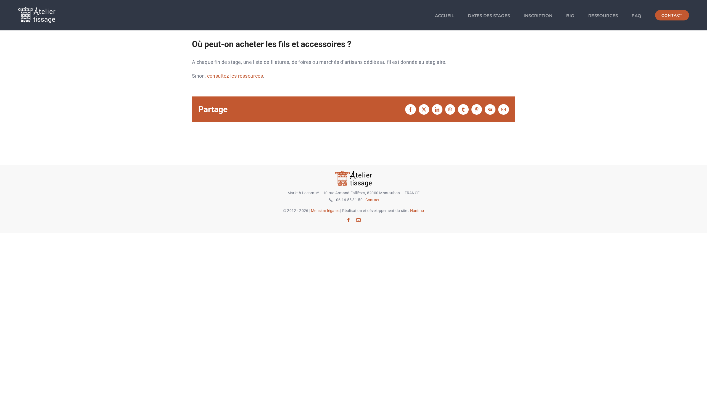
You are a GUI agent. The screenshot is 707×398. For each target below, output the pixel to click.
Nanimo (417, 210)
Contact (372, 200)
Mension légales (325, 210)
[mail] (358, 220)
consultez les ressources (235, 76)
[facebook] (348, 220)
